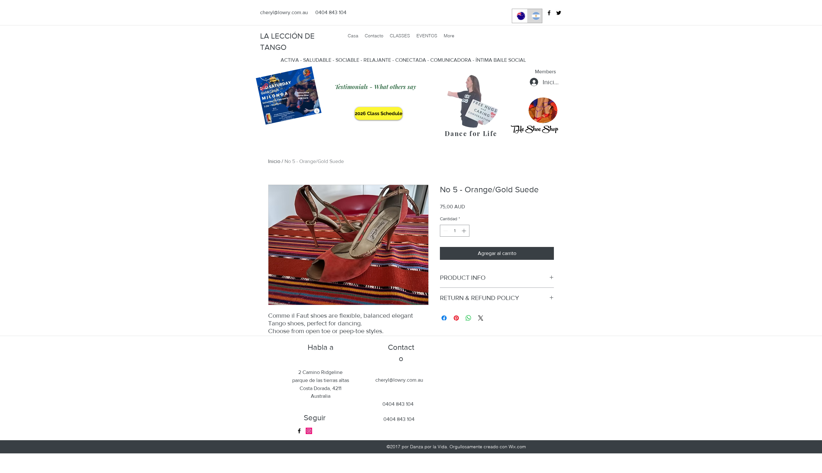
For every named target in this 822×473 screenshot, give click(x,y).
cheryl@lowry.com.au (284, 12)
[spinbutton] (454, 230)
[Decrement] (445, 230)
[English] (519, 16)
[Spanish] (534, 16)
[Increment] (464, 230)
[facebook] (549, 13)
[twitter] (558, 13)
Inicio (274, 161)
